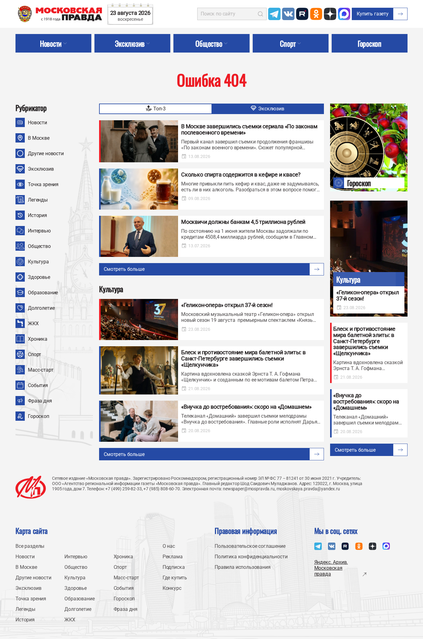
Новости (37, 123)
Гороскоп (38, 416)
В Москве (39, 138)
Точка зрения (43, 184)
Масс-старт (40, 370)
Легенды (38, 200)
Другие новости (46, 153)
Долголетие (41, 308)
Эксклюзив (41, 169)
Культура (38, 262)
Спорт (34, 354)
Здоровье (39, 277)
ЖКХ (33, 323)
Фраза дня (40, 401)
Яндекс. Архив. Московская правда (331, 568)
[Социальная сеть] (274, 14)
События (38, 385)
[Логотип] (30, 487)
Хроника (37, 339)
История (37, 215)
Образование (43, 293)
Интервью (39, 231)
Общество (39, 246)
